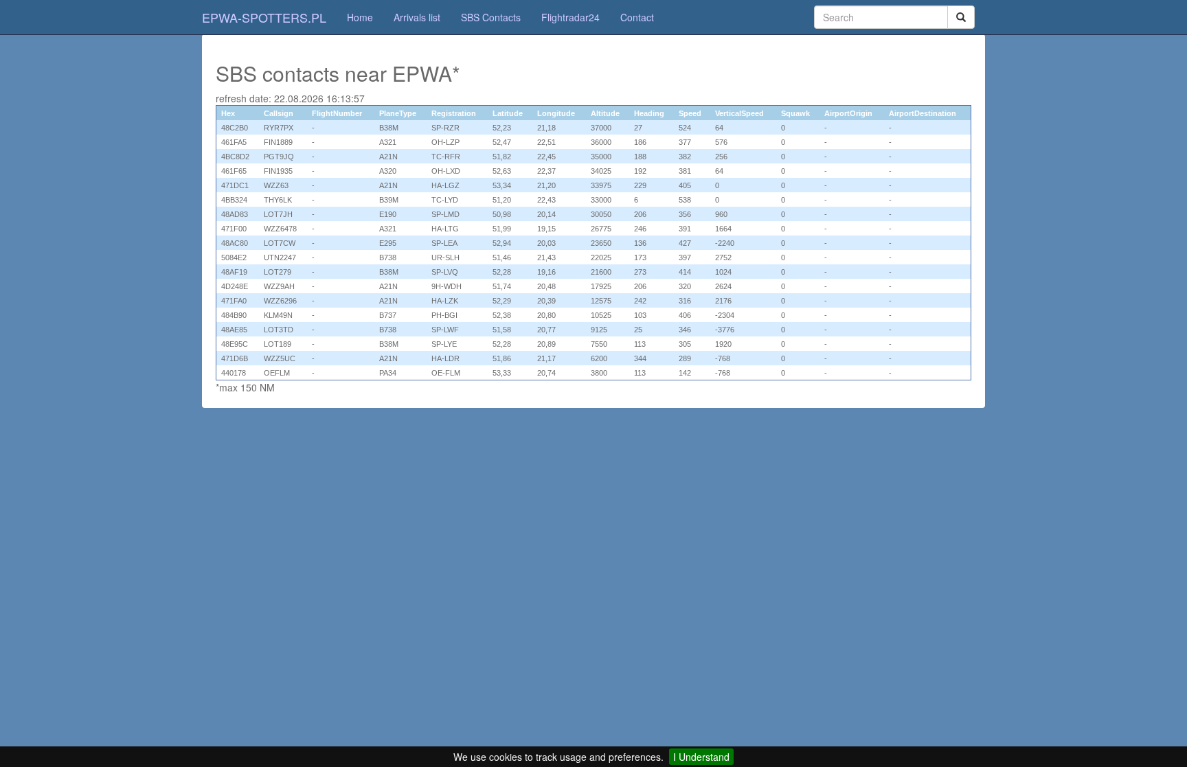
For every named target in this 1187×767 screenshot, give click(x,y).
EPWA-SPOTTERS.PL (264, 17)
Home (360, 17)
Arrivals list (417, 17)
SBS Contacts (491, 17)
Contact (637, 17)
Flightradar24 (570, 17)
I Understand (701, 757)
